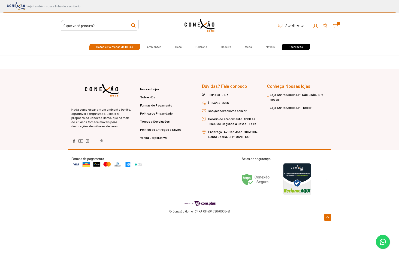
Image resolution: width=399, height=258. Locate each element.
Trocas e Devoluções (155, 121)
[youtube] (81, 142)
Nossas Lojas (149, 89)
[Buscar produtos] (133, 25)
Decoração (296, 47)
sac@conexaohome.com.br (227, 111)
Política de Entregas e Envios (160, 129)
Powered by (189, 203)
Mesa (248, 47)
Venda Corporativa (153, 138)
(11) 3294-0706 (218, 103)
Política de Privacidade (156, 113)
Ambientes (154, 47)
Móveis (270, 47)
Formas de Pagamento (156, 105)
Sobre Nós (147, 97)
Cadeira (226, 47)
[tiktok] (95, 142)
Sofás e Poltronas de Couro (114, 47)
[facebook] (74, 142)
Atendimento (294, 25)
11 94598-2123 (218, 95)
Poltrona (201, 47)
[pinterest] (101, 142)
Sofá (178, 47)
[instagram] (88, 142)
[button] (315, 25)
